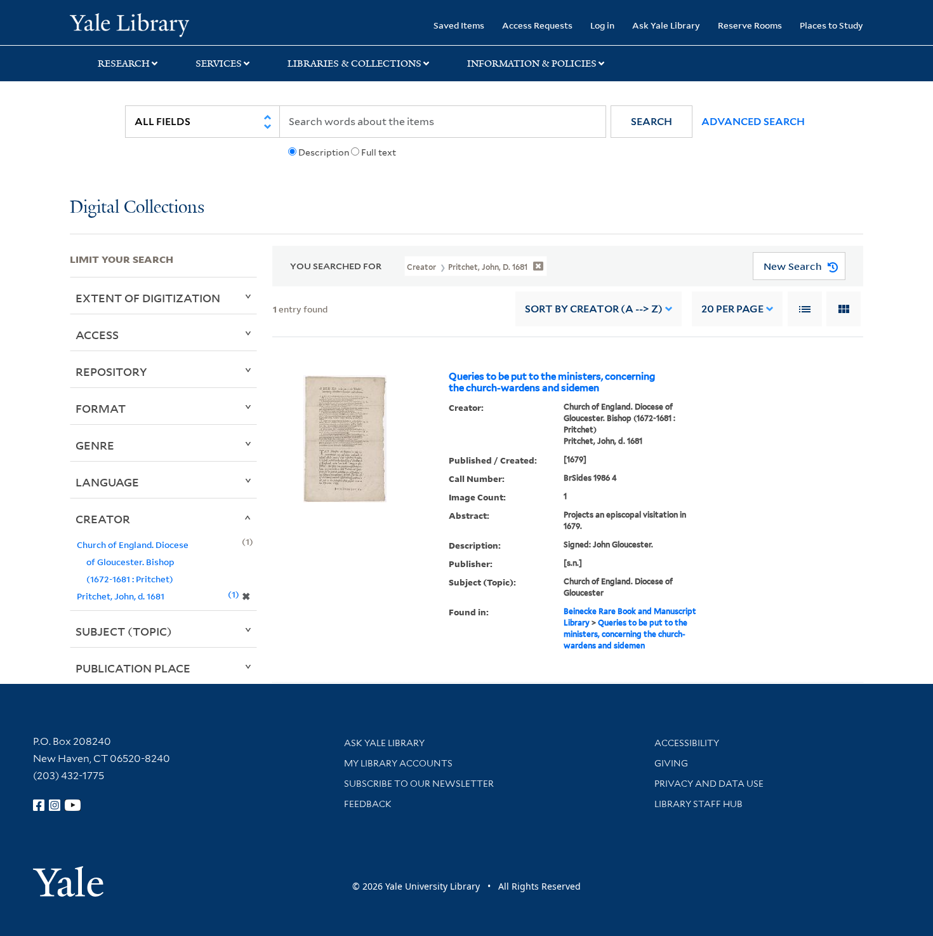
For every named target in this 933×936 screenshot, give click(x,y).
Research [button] (124, 63)
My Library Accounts (398, 763)
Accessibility (686, 743)
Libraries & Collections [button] (354, 63)
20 (732, 309)
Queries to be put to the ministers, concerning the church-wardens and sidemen (552, 382)
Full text (378, 152)
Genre (95, 445)
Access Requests (537, 25)
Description (323, 152)
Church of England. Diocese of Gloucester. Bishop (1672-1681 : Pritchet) (133, 561)
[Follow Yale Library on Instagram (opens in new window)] (54, 805)
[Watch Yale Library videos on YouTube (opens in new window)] (73, 805)
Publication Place (133, 668)
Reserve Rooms (750, 25)
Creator (103, 518)
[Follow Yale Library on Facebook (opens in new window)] (38, 805)
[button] (651, 121)
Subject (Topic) (124, 631)
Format (101, 408)
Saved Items (458, 25)
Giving (671, 763)
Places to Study (831, 25)
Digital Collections (137, 208)
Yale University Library (129, 24)
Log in (602, 25)
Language (107, 482)
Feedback (368, 804)
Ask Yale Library (666, 25)
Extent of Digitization (148, 297)
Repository (111, 371)
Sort (594, 309)
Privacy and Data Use (709, 784)
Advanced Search (753, 122)
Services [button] (218, 63)
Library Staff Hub (698, 804)
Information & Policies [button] (532, 63)
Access (97, 334)
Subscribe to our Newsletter (419, 784)
